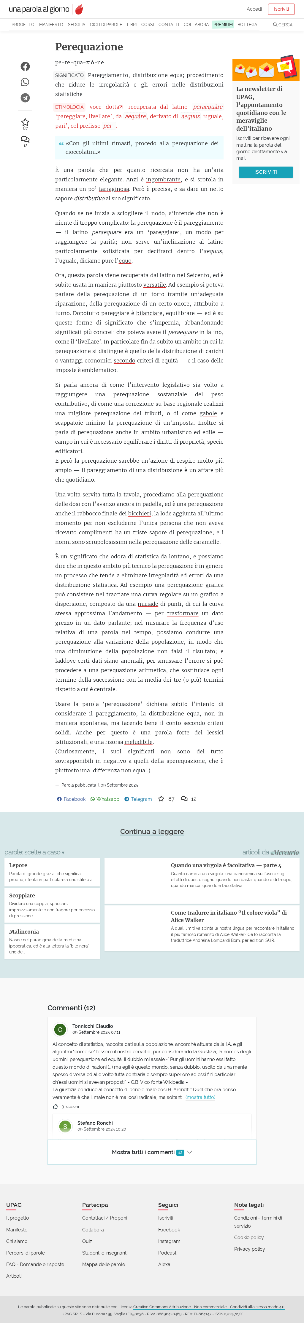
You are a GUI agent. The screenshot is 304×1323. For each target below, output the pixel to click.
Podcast (167, 1253)
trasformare (183, 613)
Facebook (169, 1230)
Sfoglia (76, 24)
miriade (148, 603)
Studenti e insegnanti (104, 1253)
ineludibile (138, 742)
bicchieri (139, 513)
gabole (208, 413)
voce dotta (104, 106)
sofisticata (115, 251)
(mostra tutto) (200, 1097)
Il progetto (17, 1218)
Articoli (13, 1276)
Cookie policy (249, 1237)
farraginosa (114, 189)
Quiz (87, 1241)
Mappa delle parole (103, 1264)
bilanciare (149, 313)
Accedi (254, 9)
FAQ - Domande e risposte (35, 1264)
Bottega (247, 24)
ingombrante (163, 179)
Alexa (164, 1264)
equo (125, 260)
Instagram (169, 1241)
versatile (154, 284)
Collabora (196, 24)
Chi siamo (17, 1241)
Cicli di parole (106, 24)
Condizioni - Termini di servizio (258, 1221)
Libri (132, 24)
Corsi (147, 24)
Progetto (23, 24)
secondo (124, 360)
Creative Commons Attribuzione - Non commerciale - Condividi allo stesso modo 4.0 (209, 1307)
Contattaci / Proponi (104, 1218)
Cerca (284, 24)
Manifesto (51, 24)
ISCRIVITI (266, 172)
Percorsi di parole (25, 1253)
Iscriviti (281, 9)
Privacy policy (249, 1249)
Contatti (169, 24)
